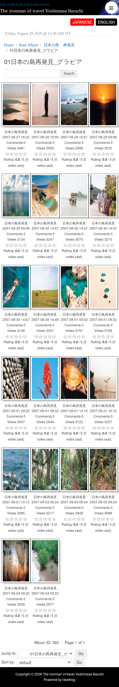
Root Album (28, 45)
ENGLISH (106, 22)
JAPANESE (82, 22)
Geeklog (69, 679)
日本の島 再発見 (59, 45)
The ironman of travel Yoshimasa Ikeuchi (41, 11)
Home (9, 45)
